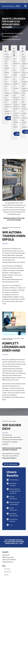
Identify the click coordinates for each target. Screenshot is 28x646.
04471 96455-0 (11, 458)
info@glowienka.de (7, 562)
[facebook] (2, 1)
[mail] (4, 1)
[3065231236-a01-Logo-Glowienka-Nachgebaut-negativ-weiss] (10, 5)
